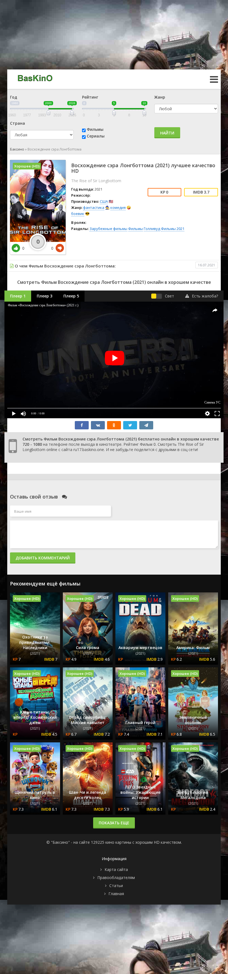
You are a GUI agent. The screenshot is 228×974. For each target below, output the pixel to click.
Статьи (116, 885)
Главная (116, 893)
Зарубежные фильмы (108, 228)
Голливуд (152, 228)
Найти (167, 133)
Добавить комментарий (43, 557)
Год (13, 97)
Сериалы (96, 136)
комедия (118, 207)
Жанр (159, 97)
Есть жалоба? (205, 296)
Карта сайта (116, 869)
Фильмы (95, 129)
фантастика (93, 207)
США (104, 201)
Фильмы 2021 (172, 228)
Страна (17, 123)
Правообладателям (116, 877)
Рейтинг (90, 97)
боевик (77, 213)
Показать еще (114, 822)
